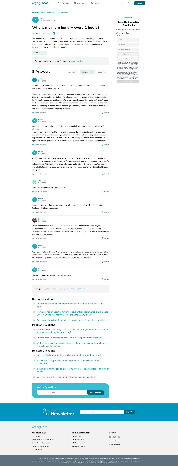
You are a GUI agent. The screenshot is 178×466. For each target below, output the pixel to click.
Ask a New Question (79, 61)
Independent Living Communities (42, 440)
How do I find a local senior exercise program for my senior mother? (69, 355)
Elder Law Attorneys (78, 443)
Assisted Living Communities (41, 443)
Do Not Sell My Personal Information (109, 463)
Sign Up (129, 412)
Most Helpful (72, 72)
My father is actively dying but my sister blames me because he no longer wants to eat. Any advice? (71, 344)
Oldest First (102, 72)
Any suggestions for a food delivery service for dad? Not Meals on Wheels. (72, 320)
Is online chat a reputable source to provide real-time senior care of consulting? (68, 362)
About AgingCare (114, 444)
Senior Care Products (78, 446)
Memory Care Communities (41, 446)
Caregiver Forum (77, 436)
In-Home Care (124, 33)
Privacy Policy (125, 77)
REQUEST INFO (128, 82)
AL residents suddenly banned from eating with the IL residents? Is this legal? (70, 305)
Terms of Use (84, 463)
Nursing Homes (37, 449)
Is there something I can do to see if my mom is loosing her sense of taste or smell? (73, 370)
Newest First (87, 72)
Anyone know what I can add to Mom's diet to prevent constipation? (69, 337)
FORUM (97, 3)
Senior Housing (124, 36)
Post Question (95, 392)
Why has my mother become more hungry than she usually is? (66, 377)
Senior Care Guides (78, 440)
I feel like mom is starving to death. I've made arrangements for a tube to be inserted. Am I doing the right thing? (72, 331)
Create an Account (115, 441)
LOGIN (139, 3)
